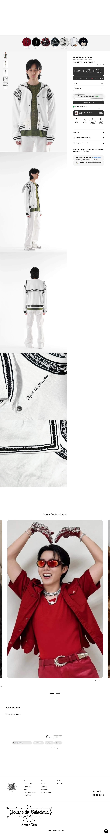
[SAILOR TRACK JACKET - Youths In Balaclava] (5, 55)
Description (76, 132)
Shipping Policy (28, 786)
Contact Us (27, 781)
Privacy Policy (27, 795)
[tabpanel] (55, 754)
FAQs (25, 789)
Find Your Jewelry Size (29, 792)
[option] (5, 55)
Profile (42, 783)
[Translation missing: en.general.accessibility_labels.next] (5, 88)
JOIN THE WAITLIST (88, 102)
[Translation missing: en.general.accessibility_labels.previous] (5, 48)
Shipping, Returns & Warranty (82, 137)
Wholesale (59, 783)
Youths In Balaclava (78, 59)
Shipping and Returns (46, 792)
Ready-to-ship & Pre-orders (82, 143)
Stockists (59, 781)
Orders (42, 781)
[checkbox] (58, 742)
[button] (52, 693)
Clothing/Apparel (88, 59)
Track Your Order (28, 783)
